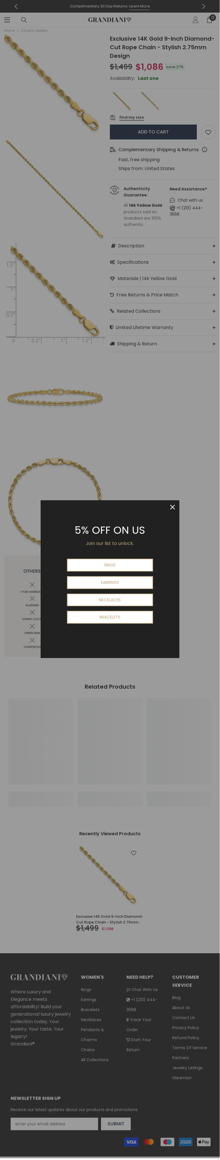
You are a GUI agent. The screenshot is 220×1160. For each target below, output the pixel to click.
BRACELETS (110, 617)
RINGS (110, 565)
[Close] (172, 507)
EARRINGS (110, 582)
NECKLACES (110, 600)
